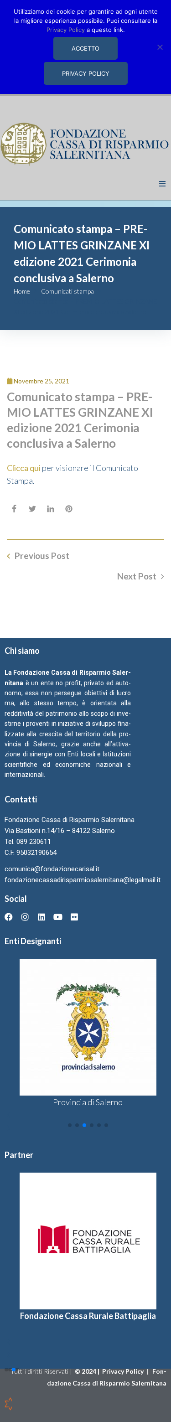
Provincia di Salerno (88, 1102)
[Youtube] (58, 917)
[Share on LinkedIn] (50, 509)
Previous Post (42, 555)
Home (22, 291)
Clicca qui (24, 468)
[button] (162, 184)
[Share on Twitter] (32, 509)
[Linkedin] (41, 917)
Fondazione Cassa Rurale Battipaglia (88, 1316)
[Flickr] (74, 917)
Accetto (85, 48)
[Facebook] (9, 917)
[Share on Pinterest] (69, 509)
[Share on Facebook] (14, 509)
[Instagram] (25, 917)
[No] (159, 47)
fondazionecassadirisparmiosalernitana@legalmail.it (83, 880)
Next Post (136, 576)
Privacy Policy (123, 1371)
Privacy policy (85, 73)
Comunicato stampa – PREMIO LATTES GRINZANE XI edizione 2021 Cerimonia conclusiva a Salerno (80, 419)
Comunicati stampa (67, 291)
